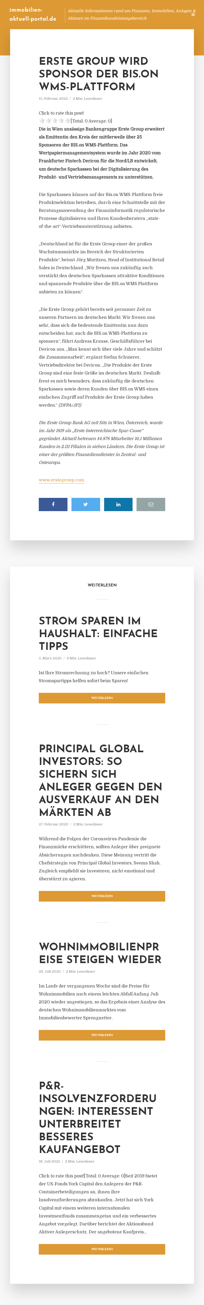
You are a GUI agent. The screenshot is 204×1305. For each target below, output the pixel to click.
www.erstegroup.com (61, 480)
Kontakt (118, 14)
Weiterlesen (102, 698)
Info (99, 14)
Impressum (143, 14)
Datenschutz (172, 14)
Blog (82, 14)
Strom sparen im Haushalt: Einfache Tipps (98, 634)
